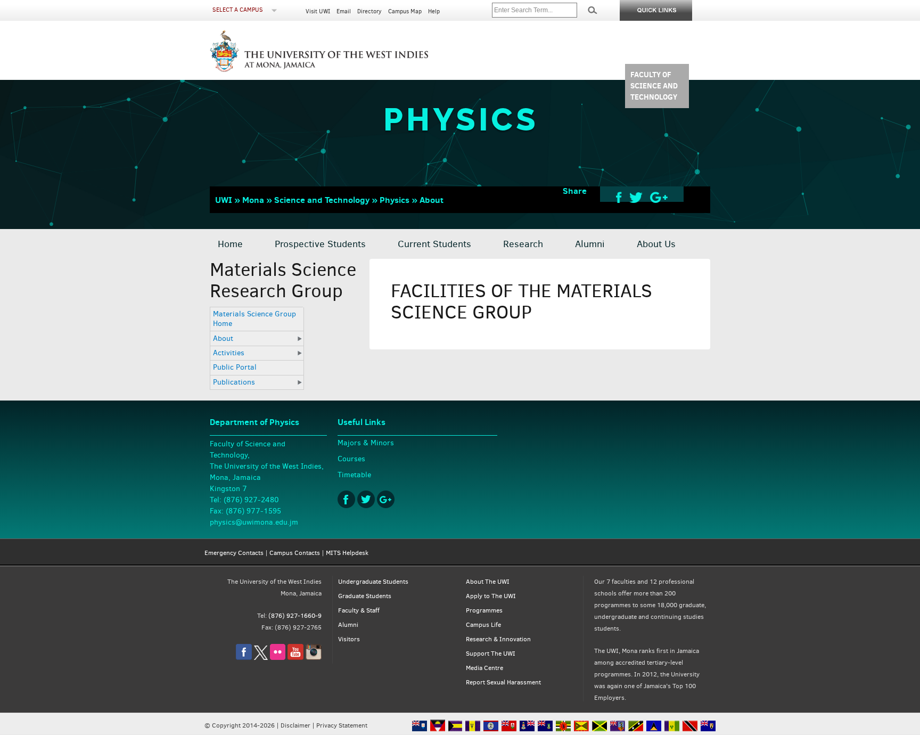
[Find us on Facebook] (244, 658)
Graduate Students (364, 596)
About (431, 200)
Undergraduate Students (373, 581)
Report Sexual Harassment (503, 682)
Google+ (386, 499)
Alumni (590, 244)
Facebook (346, 499)
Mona (253, 200)
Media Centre (484, 668)
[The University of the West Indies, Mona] (348, 50)
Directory (369, 11)
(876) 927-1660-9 (295, 615)
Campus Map (405, 11)
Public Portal (235, 367)
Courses (351, 459)
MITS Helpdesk (347, 553)
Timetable (354, 475)
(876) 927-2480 (251, 500)
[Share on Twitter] (636, 197)
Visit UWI (318, 11)
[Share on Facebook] (619, 197)
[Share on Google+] (659, 197)
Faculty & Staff (359, 610)
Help (434, 11)
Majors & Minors (366, 443)
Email (343, 11)
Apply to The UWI (491, 596)
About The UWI (488, 581)
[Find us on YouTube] (295, 658)
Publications (234, 382)
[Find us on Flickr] (277, 658)
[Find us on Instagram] (314, 658)
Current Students (434, 244)
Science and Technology (321, 200)
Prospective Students (320, 244)
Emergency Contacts (234, 553)
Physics (394, 200)
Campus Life (483, 624)
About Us (656, 244)
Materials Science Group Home (254, 319)
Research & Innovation (498, 639)
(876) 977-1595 (253, 511)
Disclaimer (295, 725)
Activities (228, 353)
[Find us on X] (261, 658)
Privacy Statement (341, 725)
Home (230, 244)
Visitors (349, 639)
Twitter (366, 499)
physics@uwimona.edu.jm (254, 522)
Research (523, 244)
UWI (223, 200)
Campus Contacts (294, 553)
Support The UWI (490, 653)
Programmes (484, 610)
